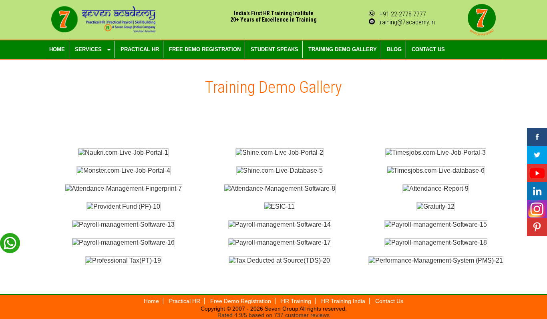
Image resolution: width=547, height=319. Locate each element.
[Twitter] (537, 155)
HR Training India (343, 301)
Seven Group (281, 308)
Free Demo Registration (240, 301)
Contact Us (389, 301)
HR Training (296, 301)
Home (151, 301)
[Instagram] (537, 209)
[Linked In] (537, 191)
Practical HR (184, 301)
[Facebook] (537, 137)
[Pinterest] (537, 227)
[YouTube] (537, 173)
